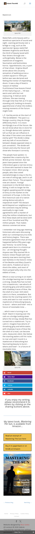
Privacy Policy (14, 513)
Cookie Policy (24, 513)
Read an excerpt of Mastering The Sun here (15, 437)
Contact (16, 516)
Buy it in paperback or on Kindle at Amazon (16, 447)
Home (6, 513)
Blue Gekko (25, 525)
